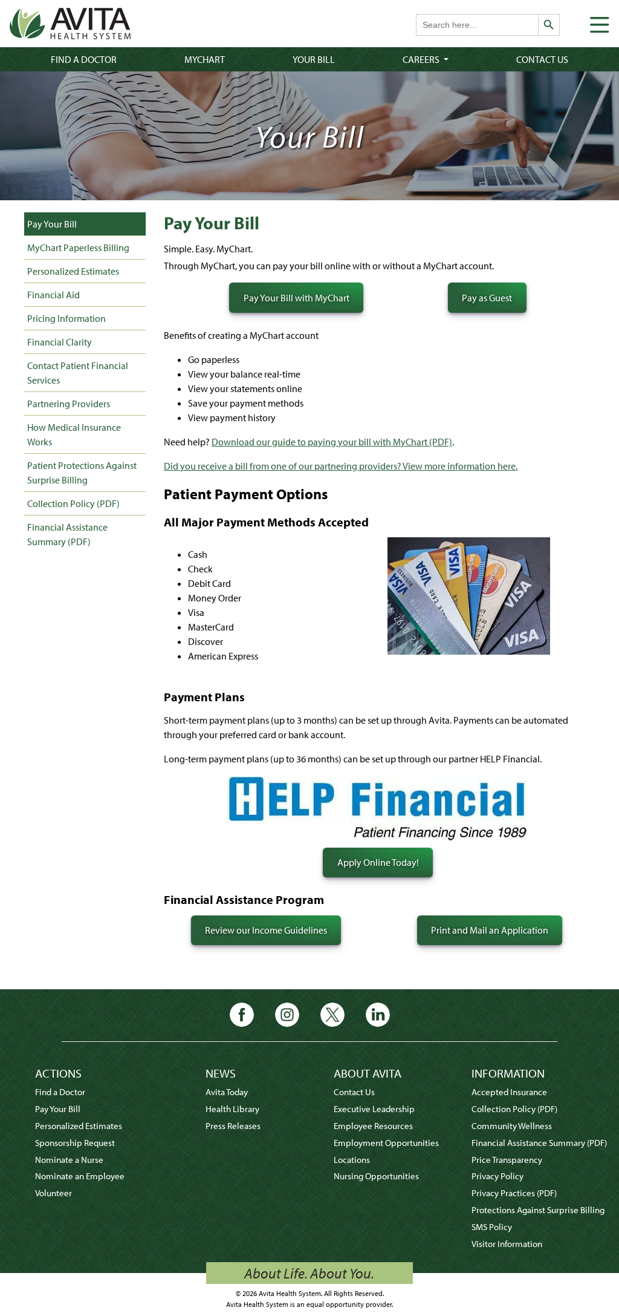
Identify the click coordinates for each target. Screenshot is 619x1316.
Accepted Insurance (509, 1092)
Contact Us (542, 59)
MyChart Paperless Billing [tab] (78, 247)
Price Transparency (507, 1159)
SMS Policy (492, 1227)
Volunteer (53, 1193)
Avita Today (227, 1092)
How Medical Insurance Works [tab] (74, 434)
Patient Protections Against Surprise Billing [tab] (82, 472)
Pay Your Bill (57, 1109)
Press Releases (233, 1125)
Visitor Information (507, 1243)
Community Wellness (512, 1125)
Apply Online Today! (378, 862)
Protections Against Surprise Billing (538, 1210)
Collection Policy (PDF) (73, 503)
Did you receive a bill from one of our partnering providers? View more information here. (340, 466)
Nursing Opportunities (376, 1176)
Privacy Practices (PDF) (514, 1193)
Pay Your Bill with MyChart (296, 298)
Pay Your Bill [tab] (52, 224)
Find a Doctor (84, 59)
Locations (352, 1159)
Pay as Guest (487, 298)
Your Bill (314, 59)
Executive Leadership (374, 1109)
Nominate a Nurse (69, 1159)
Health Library (232, 1109)
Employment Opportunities (386, 1142)
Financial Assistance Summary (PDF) (67, 534)
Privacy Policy (497, 1176)
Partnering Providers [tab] (68, 404)
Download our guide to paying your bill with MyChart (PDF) (332, 442)
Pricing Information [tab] (66, 318)
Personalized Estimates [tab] (73, 271)
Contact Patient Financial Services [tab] (77, 372)
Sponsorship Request (75, 1142)
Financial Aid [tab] (53, 295)
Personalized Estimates (78, 1125)
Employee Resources (373, 1125)
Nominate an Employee (80, 1176)
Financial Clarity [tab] (59, 342)
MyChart (204, 59)
